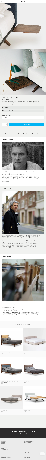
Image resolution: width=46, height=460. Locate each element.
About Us (2, 452)
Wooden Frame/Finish (6, 115)
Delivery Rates (27, 453)
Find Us (25, 456)
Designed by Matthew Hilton (7, 101)
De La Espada (5, 99)
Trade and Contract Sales (29, 452)
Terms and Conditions (5, 456)
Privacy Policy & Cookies (5, 457)
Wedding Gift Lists (4, 453)
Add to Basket (27, 124)
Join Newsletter (27, 457)
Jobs (2, 455)
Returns (25, 455)
